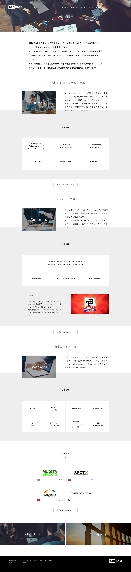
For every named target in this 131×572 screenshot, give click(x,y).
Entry (107, 7)
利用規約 (24, 563)
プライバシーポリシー (14, 563)
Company (74, 7)
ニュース (36, 560)
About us (65, 7)
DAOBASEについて (13, 560)
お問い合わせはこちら (65, 184)
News (91, 7)
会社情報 (22, 560)
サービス (29, 560)
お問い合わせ (43, 560)
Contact (99, 7)
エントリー (51, 560)
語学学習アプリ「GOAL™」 (57, 479)
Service (83, 7)
